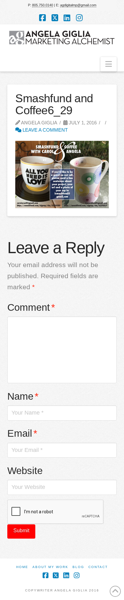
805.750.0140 (42, 5)
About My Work (50, 567)
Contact (98, 567)
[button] (108, 64)
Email (22, 433)
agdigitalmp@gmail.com (78, 5)
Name (22, 396)
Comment (31, 307)
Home (22, 567)
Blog (78, 567)
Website (25, 470)
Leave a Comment (44, 130)
